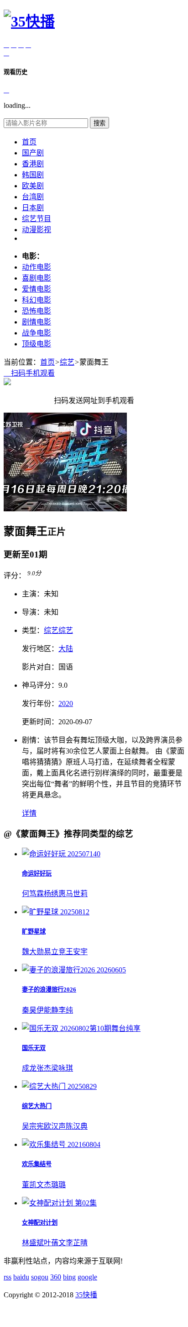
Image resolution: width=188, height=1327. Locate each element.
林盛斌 (33, 1243)
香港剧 (33, 164)
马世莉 (77, 893)
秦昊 (29, 1010)
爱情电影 (36, 289)
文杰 (44, 1185)
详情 (29, 813)
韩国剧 (33, 175)
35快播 (86, 1295)
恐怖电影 (36, 311)
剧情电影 (36, 322)
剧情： (33, 740)
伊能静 (47, 1010)
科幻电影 (36, 300)
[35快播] (29, 21)
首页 (29, 142)
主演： (33, 594)
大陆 (65, 649)
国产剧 (33, 153)
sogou (39, 1277)
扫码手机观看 (29, 373)
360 (55, 1277)
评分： (15, 575)
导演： (33, 612)
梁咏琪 (62, 1068)
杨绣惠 (55, 893)
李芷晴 (77, 1243)
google (87, 1277)
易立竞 (55, 951)
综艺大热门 (37, 1106)
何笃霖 (33, 893)
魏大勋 (33, 951)
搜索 (99, 123)
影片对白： (40, 667)
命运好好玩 (37, 873)
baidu (21, 1277)
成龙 (29, 1068)
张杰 (44, 1068)
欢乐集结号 (37, 1164)
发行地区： (40, 649)
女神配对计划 (39, 1222)
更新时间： (40, 722)
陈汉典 (77, 1126)
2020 (65, 703)
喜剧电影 (36, 278)
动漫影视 (36, 230)
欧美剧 (33, 186)
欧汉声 (55, 1126)
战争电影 (36, 333)
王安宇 (77, 951)
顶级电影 (36, 344)
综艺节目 (36, 219)
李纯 (65, 1010)
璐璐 (58, 1185)
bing (69, 1277)
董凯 (29, 1185)
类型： (33, 630)
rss (7, 1277)
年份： (40, 703)
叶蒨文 (55, 1243)
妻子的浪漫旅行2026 (49, 989)
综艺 (67, 362)
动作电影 (36, 267)
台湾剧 (33, 197)
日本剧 (33, 208)
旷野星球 (34, 931)
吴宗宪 (33, 1126)
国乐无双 (34, 1048)
